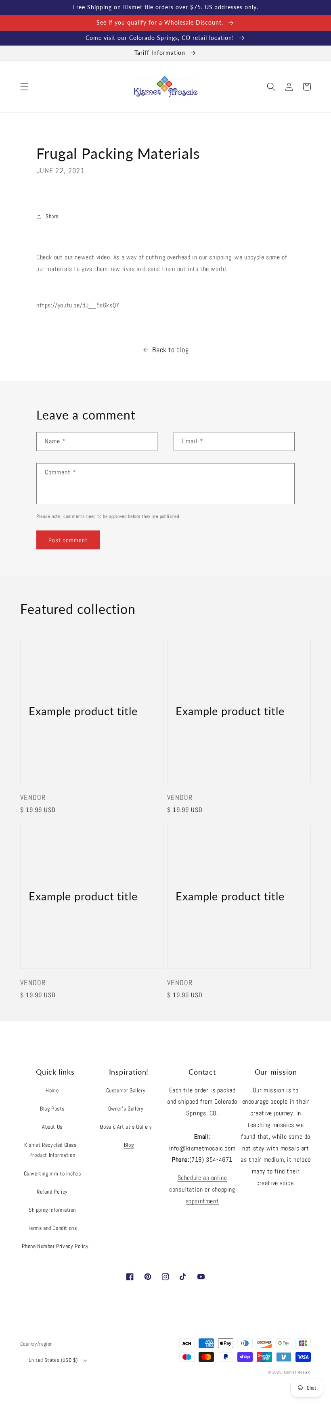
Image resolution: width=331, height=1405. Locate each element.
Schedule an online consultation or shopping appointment (202, 1189)
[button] (24, 87)
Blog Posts (52, 1108)
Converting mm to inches (52, 1173)
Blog (129, 1144)
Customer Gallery (126, 1090)
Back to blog (170, 349)
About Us (52, 1126)
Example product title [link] (83, 711)
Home (52, 1090)
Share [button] (52, 216)
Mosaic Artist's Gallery (126, 1126)
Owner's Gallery (126, 1108)
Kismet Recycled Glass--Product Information (52, 1150)
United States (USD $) (53, 1360)
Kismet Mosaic (297, 1372)
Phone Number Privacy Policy (55, 1246)
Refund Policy (52, 1191)
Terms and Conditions (52, 1228)
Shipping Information (52, 1209)
